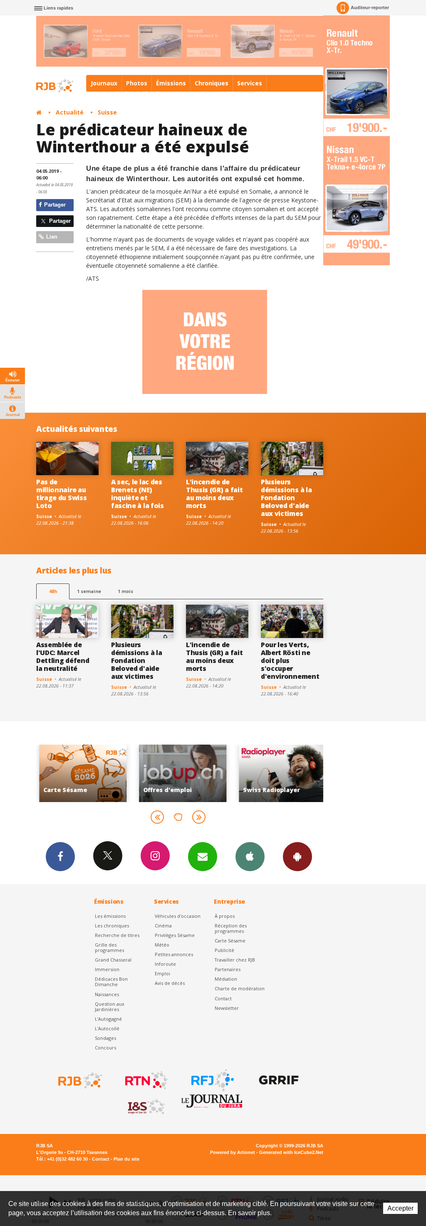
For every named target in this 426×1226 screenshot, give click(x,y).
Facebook (60, 856)
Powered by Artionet (232, 1152)
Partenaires (227, 969)
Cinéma (163, 925)
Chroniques (211, 83)
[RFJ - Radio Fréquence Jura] (211, 1080)
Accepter (400, 1208)
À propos (225, 916)
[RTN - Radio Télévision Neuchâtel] (145, 1080)
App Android (297, 856)
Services (249, 83)
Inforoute (165, 964)
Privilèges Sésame (175, 935)
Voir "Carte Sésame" (80, 773)
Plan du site (126, 1158)
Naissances (107, 994)
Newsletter (227, 1008)
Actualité (70, 112)
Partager (54, 205)
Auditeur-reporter (370, 7)
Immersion (107, 969)
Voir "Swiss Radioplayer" (279, 773)
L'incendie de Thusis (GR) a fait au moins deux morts (214, 493)
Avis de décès (170, 983)
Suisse (107, 112)
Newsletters (202, 856)
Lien (51, 237)
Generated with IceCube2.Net (291, 1152)
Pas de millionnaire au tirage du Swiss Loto (61, 493)
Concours (105, 1047)
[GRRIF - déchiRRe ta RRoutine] (278, 1080)
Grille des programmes (109, 947)
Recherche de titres (117, 935)
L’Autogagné (108, 1019)
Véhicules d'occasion (178, 916)
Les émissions (110, 916)
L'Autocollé (107, 1028)
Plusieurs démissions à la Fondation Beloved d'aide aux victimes (286, 497)
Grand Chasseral (113, 959)
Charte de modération (240, 988)
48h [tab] (53, 591)
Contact (223, 998)
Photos (136, 83)
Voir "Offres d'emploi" (179, 773)
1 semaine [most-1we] (89, 591)
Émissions (171, 83)
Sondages (105, 1038)
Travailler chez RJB (235, 959)
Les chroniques (112, 925)
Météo (162, 944)
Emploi (162, 973)
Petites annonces (174, 954)
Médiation (226, 979)
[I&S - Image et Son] (145, 1106)
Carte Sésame (230, 940)
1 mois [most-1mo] (125, 591)
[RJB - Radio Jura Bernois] (79, 1080)
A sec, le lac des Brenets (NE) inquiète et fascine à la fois (137, 493)
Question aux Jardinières (109, 1006)
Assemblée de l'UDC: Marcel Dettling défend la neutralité (62, 656)
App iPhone (250, 856)
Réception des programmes (231, 928)
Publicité (224, 950)
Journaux (104, 83)
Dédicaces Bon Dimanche (111, 981)
